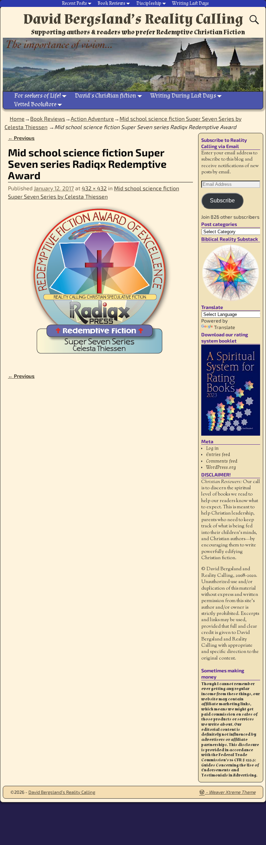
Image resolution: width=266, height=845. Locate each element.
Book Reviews (111, 3)
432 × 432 (94, 188)
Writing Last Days (190, 3)
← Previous (21, 138)
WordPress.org (221, 467)
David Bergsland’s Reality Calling (133, 19)
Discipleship (148, 3)
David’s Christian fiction (105, 96)
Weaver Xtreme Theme (232, 792)
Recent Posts (74, 3)
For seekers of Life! (37, 96)
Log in (212, 448)
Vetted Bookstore (35, 104)
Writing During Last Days (183, 96)
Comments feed (221, 461)
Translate (224, 327)
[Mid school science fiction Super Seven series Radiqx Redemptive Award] (100, 285)
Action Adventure (92, 118)
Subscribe (222, 200)
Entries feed (218, 455)
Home (17, 118)
